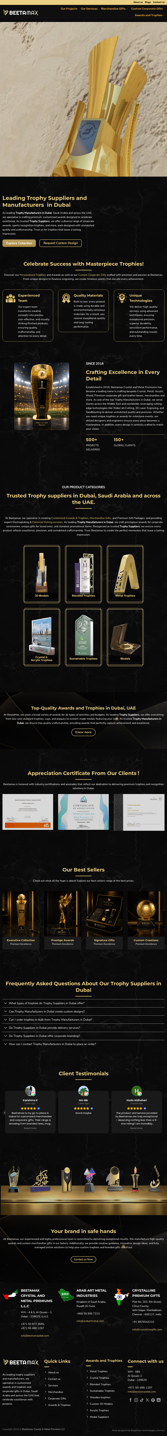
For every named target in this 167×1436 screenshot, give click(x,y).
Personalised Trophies (33, 275)
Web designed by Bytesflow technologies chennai (138, 1430)
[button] (161, 1112)
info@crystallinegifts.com (147, 1329)
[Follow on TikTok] (142, 1400)
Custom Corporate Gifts (147, 8)
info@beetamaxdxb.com (35, 1336)
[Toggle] (5, 1003)
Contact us (159, 2)
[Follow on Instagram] (136, 1400)
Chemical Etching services (47, 522)
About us (138, 2)
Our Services (89, 8)
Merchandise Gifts (113, 8)
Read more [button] (83, 1128)
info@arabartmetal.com (90, 1321)
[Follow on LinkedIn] (158, 1400)
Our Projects (69, 8)
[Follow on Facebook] (130, 1400)
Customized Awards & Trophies (69, 518)
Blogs (148, 2)
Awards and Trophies (148, 15)
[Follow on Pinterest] (153, 1400)
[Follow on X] (147, 1400)
